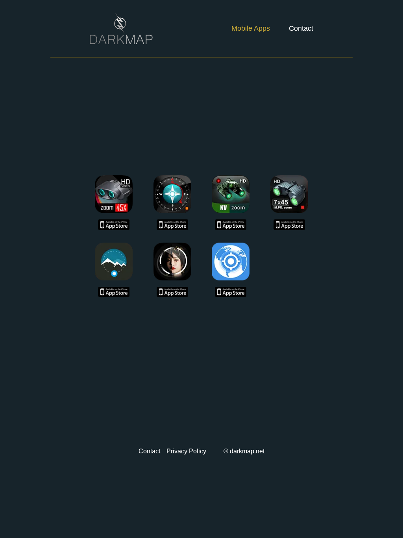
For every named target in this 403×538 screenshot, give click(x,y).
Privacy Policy (186, 451)
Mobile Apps (250, 28)
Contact (301, 28)
